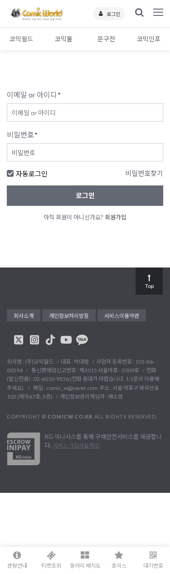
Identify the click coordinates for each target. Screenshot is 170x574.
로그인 (113, 14)
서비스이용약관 (121, 315)
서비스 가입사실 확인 (76, 445)
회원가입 (115, 217)
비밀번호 (22, 134)
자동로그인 (32, 174)
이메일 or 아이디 (34, 94)
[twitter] (18, 339)
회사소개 (24, 315)
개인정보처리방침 (69, 315)
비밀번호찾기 (144, 173)
